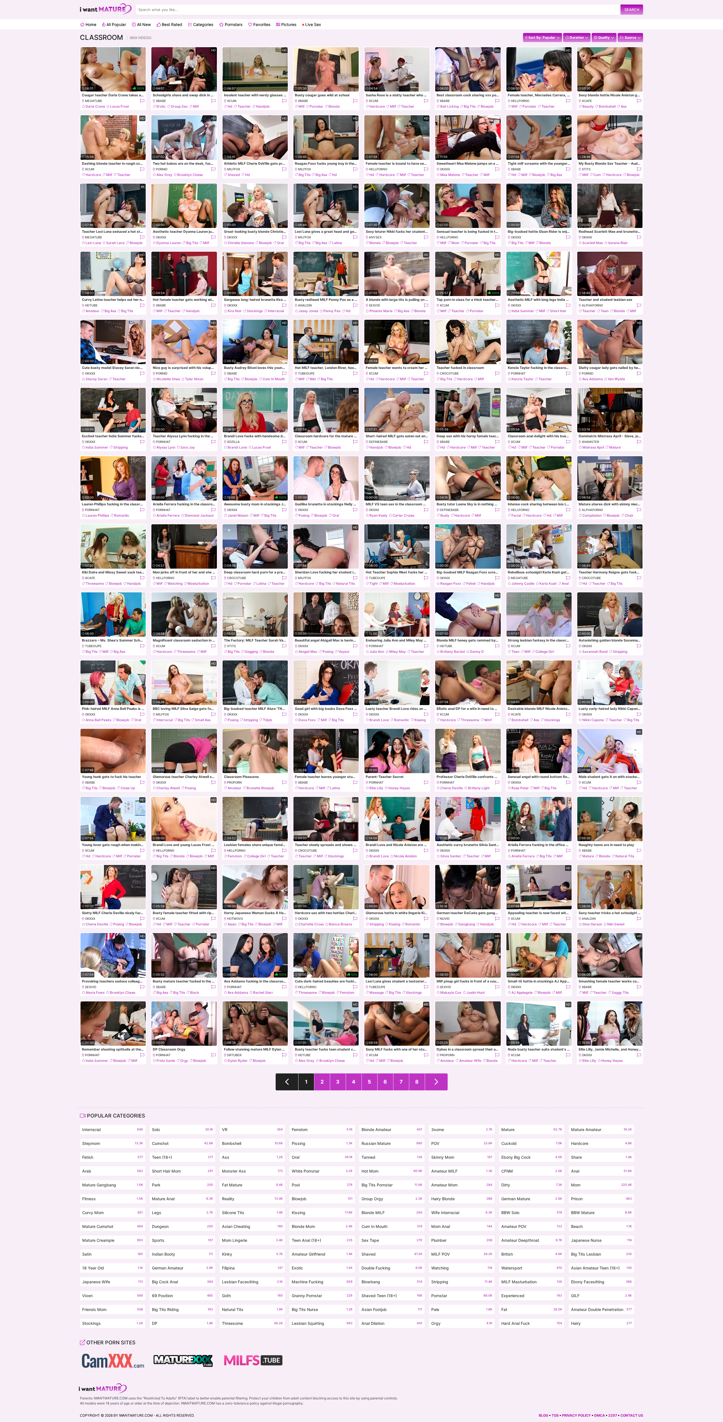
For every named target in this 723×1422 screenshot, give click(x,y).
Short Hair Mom (182, 1171)
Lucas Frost (119, 106)
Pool (322, 1184)
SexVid (374, 305)
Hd (230, 106)
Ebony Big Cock (531, 1157)
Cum (597, 175)
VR (252, 1129)
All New (143, 24)
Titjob (267, 720)
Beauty (588, 106)
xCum (231, 101)
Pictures (288, 24)
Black (194, 992)
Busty (444, 515)
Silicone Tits (252, 1212)
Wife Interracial (461, 1212)
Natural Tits (345, 583)
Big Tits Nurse (322, 1309)
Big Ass (321, 175)
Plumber (461, 1240)
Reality (252, 1198)
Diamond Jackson (199, 515)
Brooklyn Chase (190, 175)
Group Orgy (392, 1198)
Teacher (244, 106)
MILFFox (233, 169)
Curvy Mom (112, 1212)
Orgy (184, 1060)
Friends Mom (112, 1309)
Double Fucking (392, 1268)
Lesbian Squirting (322, 1323)
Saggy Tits (620, 992)
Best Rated (171, 24)
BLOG (543, 1415)
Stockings (255, 311)
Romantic (121, 515)
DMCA (599, 1415)
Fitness (112, 1198)
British (531, 1254)
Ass (623, 106)
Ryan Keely (378, 515)
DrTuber (234, 1055)
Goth (252, 1295)
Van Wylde (616, 379)
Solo (182, 1129)
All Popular (115, 24)
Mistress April (593, 447)
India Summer (522, 311)
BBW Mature (601, 1212)
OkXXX (445, 169)
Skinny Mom (461, 1157)
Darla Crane (95, 106)
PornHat (518, 373)
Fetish (471, 583)
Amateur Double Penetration (601, 1309)
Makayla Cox (450, 992)
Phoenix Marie (381, 311)
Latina (337, 243)
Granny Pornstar (322, 1295)
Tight (373, 583)
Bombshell (607, 106)
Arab (112, 1171)
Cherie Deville (451, 788)
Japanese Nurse (601, 1240)
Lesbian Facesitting (252, 1281)
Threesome (95, 583)
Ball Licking (449, 106)
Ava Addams (592, 379)
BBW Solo (531, 1212)
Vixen (112, 1295)
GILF (601, 1295)
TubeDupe (306, 373)
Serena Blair (618, 243)
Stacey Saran (96, 379)
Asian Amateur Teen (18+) (601, 1268)
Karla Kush (548, 583)
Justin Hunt (476, 992)
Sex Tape (392, 1240)
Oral (280, 243)
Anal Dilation (392, 1323)
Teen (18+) (182, 1157)
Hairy (601, 1323)
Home (90, 24)
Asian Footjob (392, 1309)
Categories (202, 24)
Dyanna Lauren (168, 243)
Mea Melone (450, 175)
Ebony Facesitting (601, 1281)
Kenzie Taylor (522, 379)
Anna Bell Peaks (98, 720)
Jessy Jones (308, 311)
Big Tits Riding (182, 1309)
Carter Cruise (403, 515)
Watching (174, 583)
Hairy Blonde (461, 1198)
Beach (601, 1226)
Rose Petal (519, 788)
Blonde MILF (392, 1212)
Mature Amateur (601, 1129)
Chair (629, 515)
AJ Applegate (522, 992)
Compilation (592, 515)
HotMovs (235, 919)
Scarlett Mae (592, 243)
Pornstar (316, 106)
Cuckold (531, 1143)
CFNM (531, 1171)
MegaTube (93, 101)
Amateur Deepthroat (531, 1240)
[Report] (142, 101)
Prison (601, 1198)
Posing (304, 515)
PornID (161, 169)
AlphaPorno (592, 305)
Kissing (420, 720)
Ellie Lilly (376, 788)
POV (461, 1143)
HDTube (91, 305)
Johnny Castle (522, 583)
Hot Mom (392, 1171)
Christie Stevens (241, 243)
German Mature (531, 1198)
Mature (615, 447)
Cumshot (182, 1143)
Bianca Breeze (340, 924)
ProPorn (234, 782)
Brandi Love (237, 447)
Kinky (252, 1254)
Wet (313, 379)
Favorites (261, 24)
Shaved (234, 175)
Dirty (531, 1184)
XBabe (161, 101)
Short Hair (558, 311)
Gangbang (466, 924)
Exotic (322, 1268)
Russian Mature (392, 1143)
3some (461, 1129)
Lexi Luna (93, 243)
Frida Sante (165, 1060)
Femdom (235, 856)
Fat (531, 1309)
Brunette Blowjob (260, 788)
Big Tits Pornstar (392, 1184)
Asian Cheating (252, 1226)
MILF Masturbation (531, 1281)
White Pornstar (322, 1171)
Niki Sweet (615, 924)
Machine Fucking (322, 1281)
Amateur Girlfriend (322, 1254)
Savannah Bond (595, 651)
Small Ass (202, 720)
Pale (461, 1309)
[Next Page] (436, 1081)
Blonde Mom (322, 1226)
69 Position (182, 1295)
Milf (196, 106)
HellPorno (520, 101)
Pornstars (233, 24)
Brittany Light (478, 788)
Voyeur (344, 651)
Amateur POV (531, 1226)
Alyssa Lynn (165, 447)
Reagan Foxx (450, 583)
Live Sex (312, 24)
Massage (376, 992)
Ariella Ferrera (168, 515)
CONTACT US (631, 1415)
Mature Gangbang (112, 1184)
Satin (112, 1254)
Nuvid (445, 919)
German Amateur (182, 1268)
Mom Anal (461, 1226)
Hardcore (377, 106)
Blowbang (392, 1281)
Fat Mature (252, 1184)
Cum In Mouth (274, 379)
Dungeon (182, 1226)
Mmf (488, 720)
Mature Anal (182, 1198)
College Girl (544, 651)
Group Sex (179, 106)
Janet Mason (238, 515)
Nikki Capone (593, 720)
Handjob (263, 106)
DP (182, 1323)
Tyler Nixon (194, 379)
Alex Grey (164, 175)
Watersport (531, 1268)
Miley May (397, 651)
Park (182, 1184)
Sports (182, 1240)
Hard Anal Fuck (531, 1323)
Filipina (252, 1268)
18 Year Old (112, 1268)
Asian (232, 924)
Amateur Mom (461, 1184)
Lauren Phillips (97, 515)
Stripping (120, 447)
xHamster (590, 442)
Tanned (392, 1157)
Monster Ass (252, 1171)
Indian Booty (182, 1254)
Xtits (586, 169)
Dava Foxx (307, 720)
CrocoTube (449, 373)
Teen (605, 311)
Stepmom (112, 1143)
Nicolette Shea (168, 379)
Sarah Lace (115, 243)
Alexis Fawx (95, 992)
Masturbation (198, 583)
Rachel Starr (263, 992)
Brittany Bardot (452, 651)
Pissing (322, 1143)
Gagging (251, 651)
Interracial (276, 311)
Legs (182, 1212)
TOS (555, 1415)
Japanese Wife (112, 1281)
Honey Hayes (399, 788)
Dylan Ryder (238, 1060)
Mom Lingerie (252, 1240)
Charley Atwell (168, 788)
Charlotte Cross (311, 924)
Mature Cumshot (112, 1226)
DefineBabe (378, 442)
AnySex (375, 237)
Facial (516, 515)
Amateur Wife (470, 1060)
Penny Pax (332, 311)
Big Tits (470, 106)
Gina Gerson (592, 924)
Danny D (477, 651)
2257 (612, 1415)
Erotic (161, 106)
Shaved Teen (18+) (392, 1295)
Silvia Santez (450, 856)
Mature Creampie (112, 1240)
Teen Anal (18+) (322, 1240)
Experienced (531, 1295)
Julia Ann (376, 651)
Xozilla (233, 442)
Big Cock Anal (182, 1281)
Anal (565, 583)
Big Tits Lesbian (601, 1254)
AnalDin (305, 305)
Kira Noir (235, 311)
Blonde (334, 106)
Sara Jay (187, 447)
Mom (455, 243)
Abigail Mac (308, 651)
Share (601, 1157)
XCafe (587, 101)
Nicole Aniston (405, 856)
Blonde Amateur (392, 1129)
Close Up (128, 788)
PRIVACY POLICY (576, 1415)
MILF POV (461, 1254)
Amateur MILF (461, 1171)
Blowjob (487, 106)
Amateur (92, 311)
